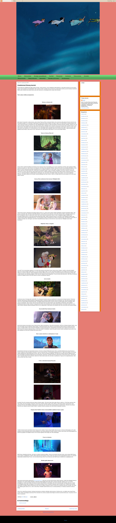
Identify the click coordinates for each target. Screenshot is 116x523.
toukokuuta (83, 120)
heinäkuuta (83, 116)
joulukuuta (83, 131)
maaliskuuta (83, 125)
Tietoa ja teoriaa (77, 76)
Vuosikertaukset (65, 78)
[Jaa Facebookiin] (34, 497)
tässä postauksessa (38, 480)
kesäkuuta (83, 118)
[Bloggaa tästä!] (32, 497)
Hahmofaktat (42, 78)
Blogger (65, 520)
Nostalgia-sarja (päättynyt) (40, 76)
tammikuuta (83, 129)
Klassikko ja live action (53, 78)
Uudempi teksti (21, 508)
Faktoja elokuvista (32, 78)
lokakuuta (83, 136)
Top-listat (51, 76)
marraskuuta (84, 133)
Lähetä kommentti (22, 502)
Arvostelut (86, 76)
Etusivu (19, 76)
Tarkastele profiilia (85, 107)
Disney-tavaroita (21, 78)
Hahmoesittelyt (27, 76)
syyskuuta (83, 138)
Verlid (84, 100)
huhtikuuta (83, 122)
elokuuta (83, 114)
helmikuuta (83, 127)
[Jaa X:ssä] (33, 497)
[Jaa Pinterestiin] (36, 497)
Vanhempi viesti (73, 508)
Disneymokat (59, 76)
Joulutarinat (68, 76)
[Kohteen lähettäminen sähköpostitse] (30, 497)
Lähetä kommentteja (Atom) (48, 512)
